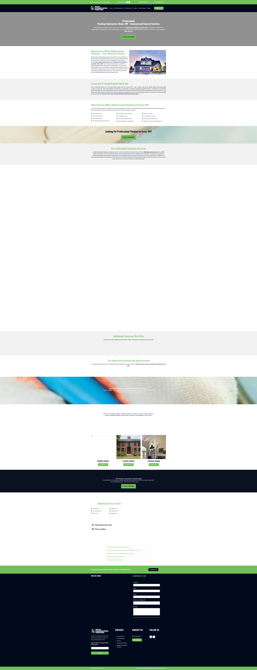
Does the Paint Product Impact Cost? (117, 556)
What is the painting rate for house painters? (118, 547)
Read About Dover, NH (103, 525)
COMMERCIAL (159, 2)
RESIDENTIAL (144, 2)
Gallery (135, 8)
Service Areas (142, 8)
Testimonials (128, 8)
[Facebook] (127, 2)
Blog (148, 8)
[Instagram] (129, 2)
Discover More (100, 529)
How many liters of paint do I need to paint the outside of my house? (124, 550)
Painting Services (119, 8)
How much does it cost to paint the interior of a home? (121, 553)
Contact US (100, 668)
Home (111, 8)
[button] (109, 525)
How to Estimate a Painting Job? (116, 560)
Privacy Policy (94, 668)
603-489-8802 (143, 481)
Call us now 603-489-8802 (100, 2)
